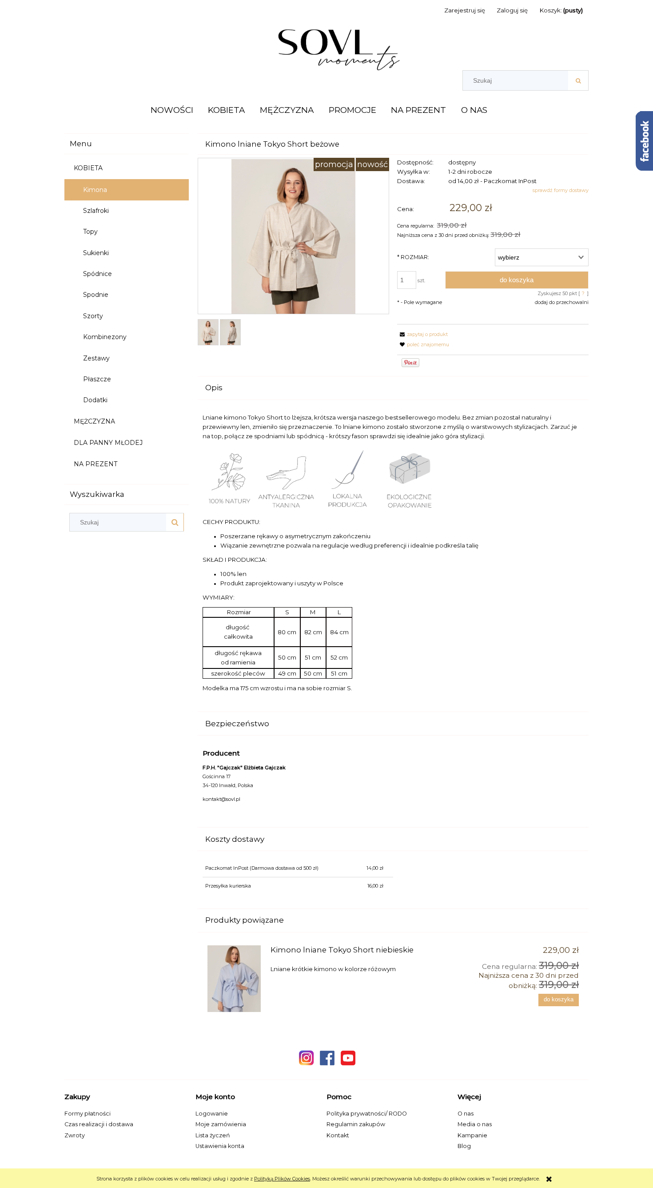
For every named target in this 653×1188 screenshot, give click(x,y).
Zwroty (74, 1135)
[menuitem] (172, 110)
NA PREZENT (95, 464)
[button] (422, 334)
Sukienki (96, 253)
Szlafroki (96, 211)
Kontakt (337, 1135)
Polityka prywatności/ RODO (366, 1113)
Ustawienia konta (219, 1146)
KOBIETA (88, 168)
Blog (464, 1146)
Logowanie (211, 1113)
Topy (90, 232)
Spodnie (95, 295)
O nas (466, 1113)
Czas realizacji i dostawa (98, 1124)
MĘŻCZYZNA (94, 421)
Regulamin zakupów (355, 1124)
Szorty (93, 316)
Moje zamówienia (220, 1124)
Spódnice (97, 274)
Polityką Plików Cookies (282, 1179)
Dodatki (95, 400)
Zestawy (96, 358)
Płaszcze (97, 379)
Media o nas (475, 1124)
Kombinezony (105, 337)
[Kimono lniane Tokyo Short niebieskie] (235, 978)
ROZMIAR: (413, 257)
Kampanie (472, 1135)
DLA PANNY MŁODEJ (108, 443)
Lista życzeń (212, 1135)
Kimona (95, 190)
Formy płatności (87, 1113)
